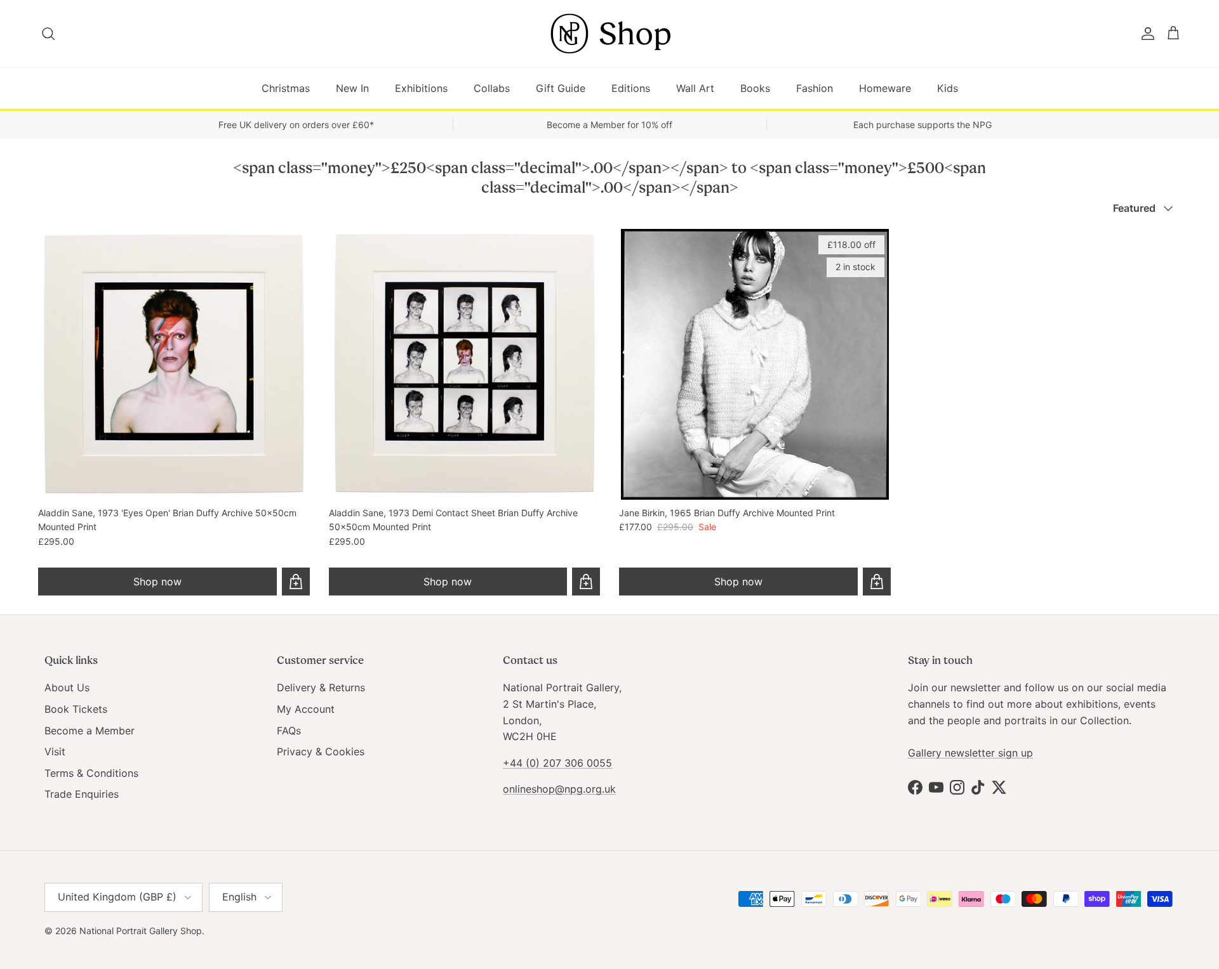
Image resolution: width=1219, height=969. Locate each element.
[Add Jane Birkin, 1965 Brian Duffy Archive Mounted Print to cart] (877, 581)
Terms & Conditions (91, 773)
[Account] (1145, 33)
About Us (67, 687)
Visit (54, 751)
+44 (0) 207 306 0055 (557, 763)
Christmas (286, 88)
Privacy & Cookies (320, 751)
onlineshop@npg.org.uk (559, 789)
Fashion (814, 88)
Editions (630, 88)
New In (352, 88)
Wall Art (695, 88)
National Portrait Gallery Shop (140, 930)
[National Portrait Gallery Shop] (609, 34)
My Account (306, 709)
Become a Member (89, 730)
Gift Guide (560, 88)
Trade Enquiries (81, 794)
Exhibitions (421, 88)
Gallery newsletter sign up (970, 752)
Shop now (157, 581)
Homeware (885, 88)
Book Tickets (75, 709)
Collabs (492, 88)
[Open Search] (49, 33)
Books (755, 88)
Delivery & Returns (321, 687)
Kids (947, 88)
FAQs (289, 730)
